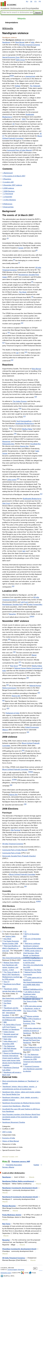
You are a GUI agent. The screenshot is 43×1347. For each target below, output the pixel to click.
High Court (6, 503)
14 (12, 360)
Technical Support (12, 1269)
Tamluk (20, 248)
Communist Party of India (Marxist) (19, 150)
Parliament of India (12, 713)
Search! (38, 13)
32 (3, 700)
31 (39, 692)
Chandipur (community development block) (19, 1249)
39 (25, 804)
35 (29, 772)
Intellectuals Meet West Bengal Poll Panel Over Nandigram (32, 1040)
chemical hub (30, 76)
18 (10, 428)
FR (40, 1)
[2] (25, 1054)
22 (13, 586)
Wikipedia (21, 19)
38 (15, 779)
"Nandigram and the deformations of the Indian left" (11, 1010)
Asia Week (7, 939)
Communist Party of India (11, 853)
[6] (41, 133)
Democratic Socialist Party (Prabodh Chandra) (19, 856)
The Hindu (22, 292)
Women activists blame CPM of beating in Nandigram (32, 1018)
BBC (5, 1022)
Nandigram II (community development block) (20, 1197)
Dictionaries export (6, 1272)
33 (28, 732)
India (32, 42)
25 (9, 639)
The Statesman (32, 1054)
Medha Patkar (27, 429)
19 (15, 433)
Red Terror (14, 666)
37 (13, 779)
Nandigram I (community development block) (19, 1188)
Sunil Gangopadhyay (24, 421)
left (17, 353)
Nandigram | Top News (33, 970)
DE (31, 1)
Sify (5, 1005)
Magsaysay (6, 441)
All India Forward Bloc (34, 604)
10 (22, 323)
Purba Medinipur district (11, 1215)
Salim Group (20, 60)
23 (31, 616)
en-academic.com (9, 3)
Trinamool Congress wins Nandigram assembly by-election (32, 1068)
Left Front (24, 602)
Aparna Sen (24, 446)
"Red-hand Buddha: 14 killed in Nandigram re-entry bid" (11, 948)
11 (9, 332)
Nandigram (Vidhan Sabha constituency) (18, 1181)
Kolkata (17, 86)
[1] (25, 931)
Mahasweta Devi (8, 444)
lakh (23, 551)
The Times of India (30, 1001)
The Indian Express (20, 401)
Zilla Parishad (15, 830)
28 (20, 665)
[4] (25, 119)
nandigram (7, 1001)
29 (27, 677)
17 (24, 416)
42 (39, 901)
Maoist (34, 655)
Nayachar (12, 614)
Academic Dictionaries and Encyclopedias (20, 8)
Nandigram (6, 42)
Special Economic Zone (10, 57)
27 (20, 662)
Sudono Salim (10, 936)
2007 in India (7, 1132)
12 (3, 342)
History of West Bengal (10, 1141)
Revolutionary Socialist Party (12, 604)
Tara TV (6, 982)
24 (33, 616)
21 (41, 494)
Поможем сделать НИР (21, 1161)
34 (23, 750)
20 (18, 479)
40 (25, 886)
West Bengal (19, 42)
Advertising (21, 1269)
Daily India (7, 1039)
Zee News (7, 1003)
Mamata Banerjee (9, 1206)
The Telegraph (35, 86)
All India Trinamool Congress (29, 45)
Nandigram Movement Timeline (13, 1122)
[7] (3, 136)
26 (14, 652)
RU (27, 1)
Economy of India (8, 1138)
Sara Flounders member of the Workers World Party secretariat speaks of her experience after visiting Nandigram (21, 1117)
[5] (13, 124)
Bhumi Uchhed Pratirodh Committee (15, 769)
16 (20, 408)
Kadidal (36, 1165)
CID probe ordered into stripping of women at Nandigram (32, 1030)
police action (11, 479)
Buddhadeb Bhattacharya (24, 423)
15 (36, 396)
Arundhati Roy (35, 444)
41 (37, 901)
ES (36, 1)
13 (26, 352)
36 (32, 772)
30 (7, 685)
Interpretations (11, 23)
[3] (23, 119)
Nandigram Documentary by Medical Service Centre (21, 1103)
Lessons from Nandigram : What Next (16, 1106)
